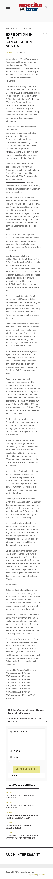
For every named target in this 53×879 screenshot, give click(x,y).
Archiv (27, 28)
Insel (34, 99)
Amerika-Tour (12, 28)
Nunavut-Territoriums (15, 182)
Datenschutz (42, 875)
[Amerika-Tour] (29, 7)
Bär (11, 256)
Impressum (32, 875)
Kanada (9, 152)
